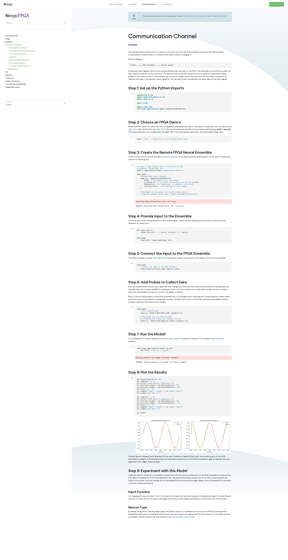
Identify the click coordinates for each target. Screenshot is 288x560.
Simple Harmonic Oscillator (19, 60)
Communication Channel (18, 48)
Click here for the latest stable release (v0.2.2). (205, 16)
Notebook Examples (14, 45)
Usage (7, 39)
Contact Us (9, 78)
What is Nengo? (116, 4)
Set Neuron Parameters (18, 54)
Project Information (12, 81)
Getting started (276, 4)
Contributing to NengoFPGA (15, 84)
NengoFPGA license (12, 87)
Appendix (8, 75)
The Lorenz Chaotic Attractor (20, 66)
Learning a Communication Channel (22, 51)
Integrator (13, 57)
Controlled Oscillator (17, 63)
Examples (133, 4)
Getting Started (11, 36)
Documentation (149, 4)
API (6, 72)
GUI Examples (12, 69)
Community (167, 4)
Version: (10, 102)
